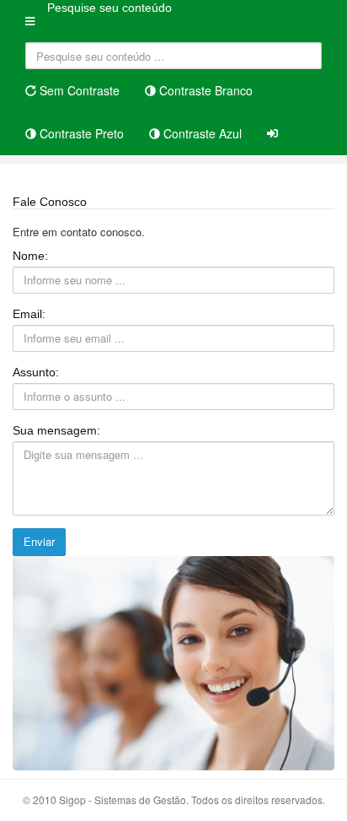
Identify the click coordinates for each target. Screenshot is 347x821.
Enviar (39, 541)
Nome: (30, 255)
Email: (29, 314)
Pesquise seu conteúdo (109, 7)
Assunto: (36, 372)
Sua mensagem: (56, 430)
